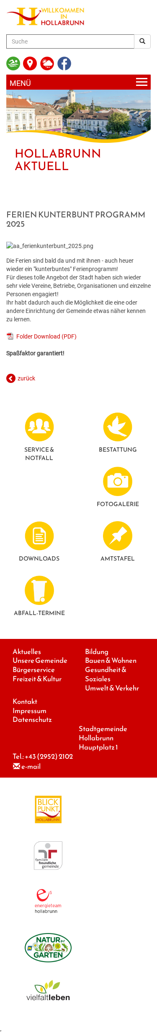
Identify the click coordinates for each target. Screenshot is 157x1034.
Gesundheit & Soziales (105, 674)
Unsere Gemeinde (40, 660)
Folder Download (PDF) (46, 336)
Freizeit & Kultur (37, 679)
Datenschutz (32, 719)
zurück (26, 378)
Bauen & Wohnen (110, 660)
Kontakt (25, 701)
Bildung (96, 651)
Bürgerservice (34, 669)
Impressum (29, 711)
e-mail (31, 766)
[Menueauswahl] (78, 82)
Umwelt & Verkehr (112, 688)
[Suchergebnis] (142, 41)
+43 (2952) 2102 (49, 756)
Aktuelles (27, 651)
